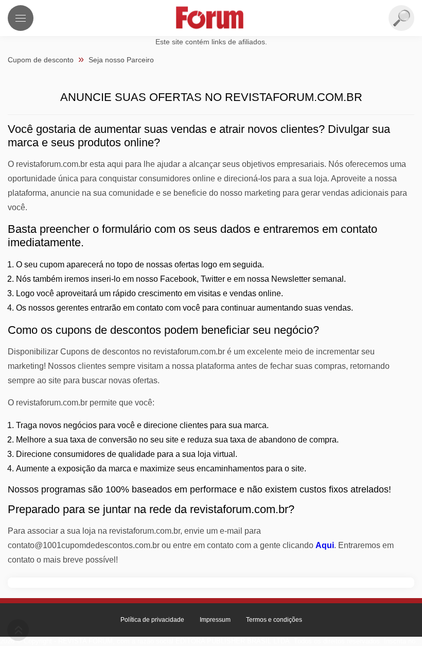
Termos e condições (274, 619)
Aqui (324, 545)
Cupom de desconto (41, 60)
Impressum (215, 619)
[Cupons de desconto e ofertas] (211, 18)
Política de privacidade (152, 619)
